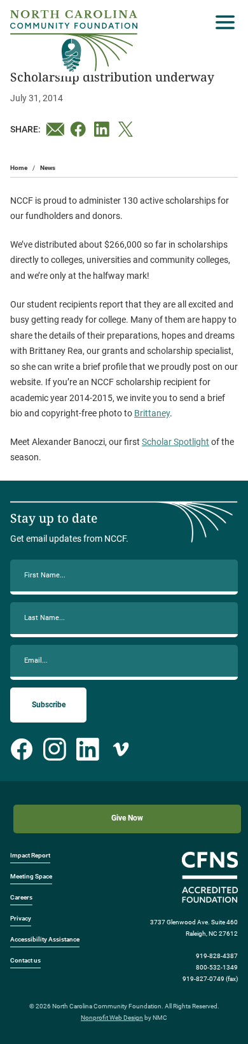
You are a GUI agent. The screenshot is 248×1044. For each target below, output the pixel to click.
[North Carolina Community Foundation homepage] (73, 41)
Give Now (127, 818)
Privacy (20, 918)
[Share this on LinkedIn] (103, 129)
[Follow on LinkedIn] (87, 749)
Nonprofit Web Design (112, 1017)
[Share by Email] (55, 129)
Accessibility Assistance (44, 939)
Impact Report (30, 855)
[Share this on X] (127, 129)
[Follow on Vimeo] (120, 749)
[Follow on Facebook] (21, 749)
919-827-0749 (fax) (210, 978)
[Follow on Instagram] (54, 749)
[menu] (222, 22)
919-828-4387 (217, 955)
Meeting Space (31, 876)
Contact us (25, 960)
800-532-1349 (217, 967)
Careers (21, 897)
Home (18, 167)
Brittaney (152, 413)
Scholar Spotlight (175, 442)
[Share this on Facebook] (79, 129)
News (47, 167)
